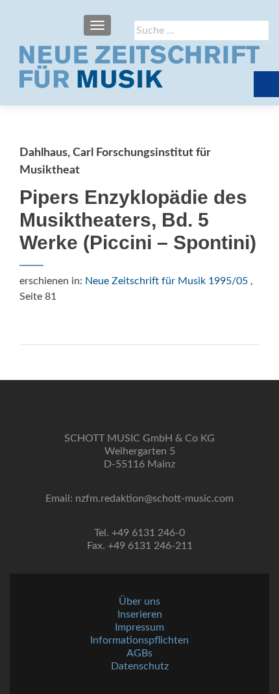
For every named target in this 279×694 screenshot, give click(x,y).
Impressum (139, 627)
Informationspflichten (139, 640)
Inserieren (139, 614)
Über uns (139, 601)
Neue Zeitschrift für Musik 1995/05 (166, 281)
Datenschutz (140, 666)
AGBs (139, 653)
